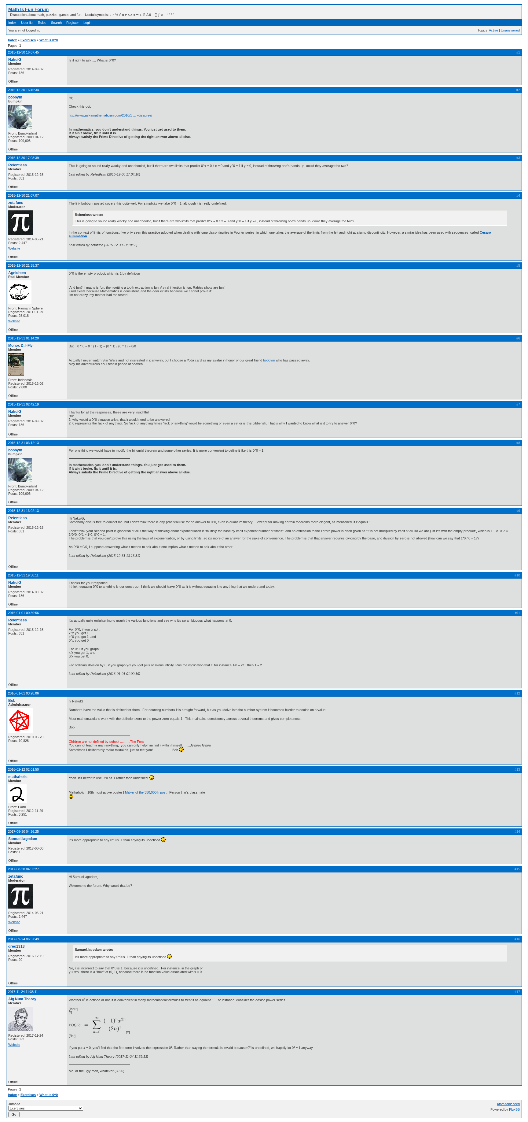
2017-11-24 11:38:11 (23, 992)
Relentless (17, 165)
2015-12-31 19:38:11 (23, 575)
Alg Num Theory (22, 999)
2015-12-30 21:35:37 (23, 265)
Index (12, 22)
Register (72, 22)
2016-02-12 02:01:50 (23, 769)
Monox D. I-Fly (20, 345)
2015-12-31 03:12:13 (23, 443)
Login (87, 22)
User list (27, 22)
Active (493, 30)
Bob (11, 700)
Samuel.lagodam (22, 839)
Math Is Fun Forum (28, 9)
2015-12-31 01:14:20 (23, 338)
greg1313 (16, 946)
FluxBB (514, 1109)
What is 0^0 (48, 40)
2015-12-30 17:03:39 (23, 158)
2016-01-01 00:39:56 (23, 613)
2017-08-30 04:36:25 (23, 831)
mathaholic (18, 777)
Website (14, 248)
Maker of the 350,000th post (146, 792)
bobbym (15, 97)
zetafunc (15, 203)
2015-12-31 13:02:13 (23, 511)
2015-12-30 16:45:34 (23, 90)
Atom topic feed (508, 1104)
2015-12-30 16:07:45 (23, 52)
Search (56, 22)
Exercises (28, 40)
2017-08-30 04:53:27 (23, 869)
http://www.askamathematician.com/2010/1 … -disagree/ (110, 115)
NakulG (14, 59)
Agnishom (17, 273)
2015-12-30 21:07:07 (23, 195)
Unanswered (510, 30)
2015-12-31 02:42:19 (23, 404)
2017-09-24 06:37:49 (23, 939)
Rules (42, 22)
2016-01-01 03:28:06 (23, 693)
